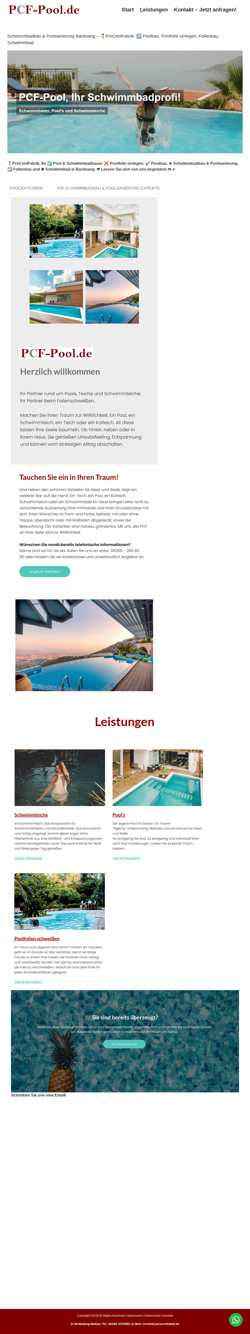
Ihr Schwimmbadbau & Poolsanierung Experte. (110, 188)
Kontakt (168, 1315)
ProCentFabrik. (28, 188)
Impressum (134, 1315)
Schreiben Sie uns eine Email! (38, 1095)
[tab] (28, 188)
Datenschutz (152, 1315)
